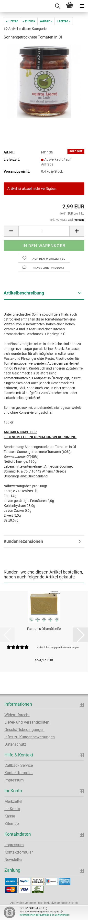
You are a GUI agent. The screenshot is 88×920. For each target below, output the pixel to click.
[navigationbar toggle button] (82, 6)
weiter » (46, 21)
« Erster (12, 21)
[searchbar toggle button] (57, 6)
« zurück (28, 21)
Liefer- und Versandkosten (26, 722)
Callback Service (18, 765)
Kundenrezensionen (23, 541)
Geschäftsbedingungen (24, 729)
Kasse (9, 816)
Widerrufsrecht (17, 715)
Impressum (14, 780)
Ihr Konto (12, 808)
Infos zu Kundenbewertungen (29, 737)
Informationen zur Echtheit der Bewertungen (45, 914)
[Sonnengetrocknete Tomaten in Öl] (44, 81)
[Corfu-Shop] (2, 6)
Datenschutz (15, 744)
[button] (11, 231)
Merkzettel (13, 801)
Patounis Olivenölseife (44, 629)
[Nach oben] (74, 912)
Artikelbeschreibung (24, 292)
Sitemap (11, 823)
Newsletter (13, 859)
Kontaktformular (18, 772)
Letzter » (63, 21)
